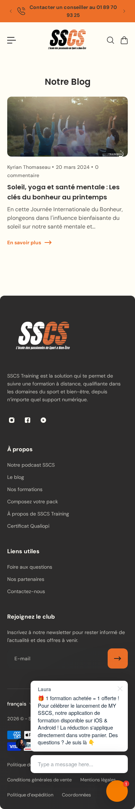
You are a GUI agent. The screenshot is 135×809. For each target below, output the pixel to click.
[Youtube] (43, 420)
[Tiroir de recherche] (110, 40)
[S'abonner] (118, 658)
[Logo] (67, 40)
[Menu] (11, 40)
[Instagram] (11, 420)
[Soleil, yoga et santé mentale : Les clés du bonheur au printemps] (67, 179)
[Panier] (124, 40)
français (16, 704)
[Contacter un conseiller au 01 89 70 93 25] (67, 11)
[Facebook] (27, 420)
